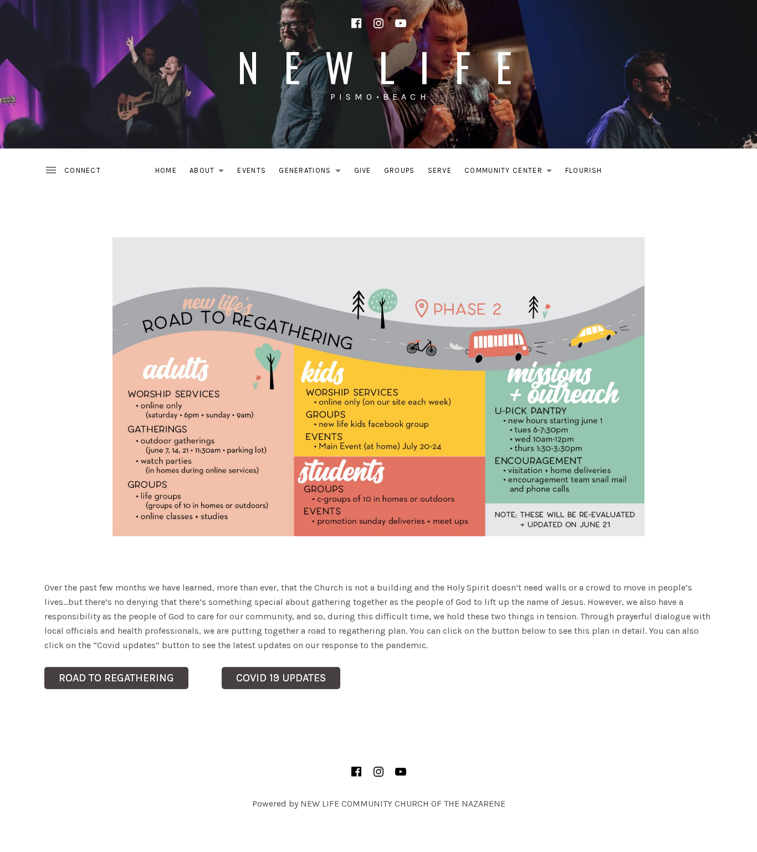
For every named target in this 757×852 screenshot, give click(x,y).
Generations (312, 172)
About (210, 172)
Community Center (511, 172)
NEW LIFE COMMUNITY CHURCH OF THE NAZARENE (402, 803)
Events (251, 170)
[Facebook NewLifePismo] (356, 23)
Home (166, 170)
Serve (440, 170)
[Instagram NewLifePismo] (378, 23)
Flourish (583, 170)
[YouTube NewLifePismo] (400, 23)
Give (362, 170)
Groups (399, 170)
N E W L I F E (378, 66)
